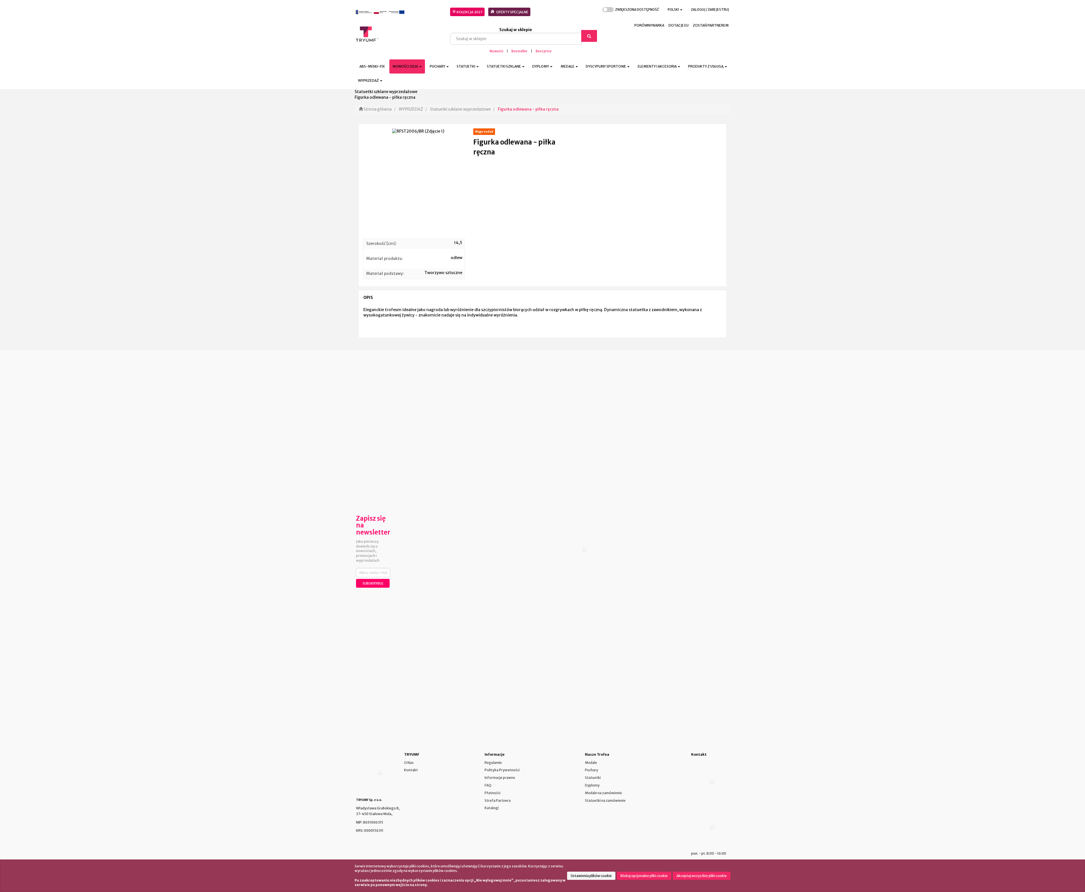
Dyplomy (592, 785)
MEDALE (568, 66)
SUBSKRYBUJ (373, 583)
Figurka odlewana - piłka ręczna (528, 109)
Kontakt (411, 770)
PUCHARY (438, 66)
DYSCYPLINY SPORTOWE (606, 66)
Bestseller (519, 51)
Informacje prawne (500, 777)
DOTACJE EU (679, 25)
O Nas (409, 762)
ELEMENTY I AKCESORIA (657, 66)
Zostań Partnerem (711, 25)
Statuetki (593, 777)
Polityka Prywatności (502, 770)
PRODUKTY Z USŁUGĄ (706, 66)
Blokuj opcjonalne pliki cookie (644, 876)
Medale (591, 762)
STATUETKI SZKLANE (504, 66)
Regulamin (493, 762)
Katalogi (492, 808)
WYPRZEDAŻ (368, 80)
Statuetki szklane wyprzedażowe (460, 109)
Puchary (591, 770)
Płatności (492, 793)
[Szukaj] (589, 36)
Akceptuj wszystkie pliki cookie (701, 876)
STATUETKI (466, 66)
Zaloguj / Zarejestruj (710, 10)
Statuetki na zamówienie (605, 800)
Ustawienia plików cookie (591, 876)
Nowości (496, 51)
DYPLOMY (541, 66)
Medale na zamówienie (603, 793)
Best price (544, 51)
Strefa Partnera (498, 800)
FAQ (488, 785)
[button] (675, 10)
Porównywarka (649, 25)
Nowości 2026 (406, 66)
